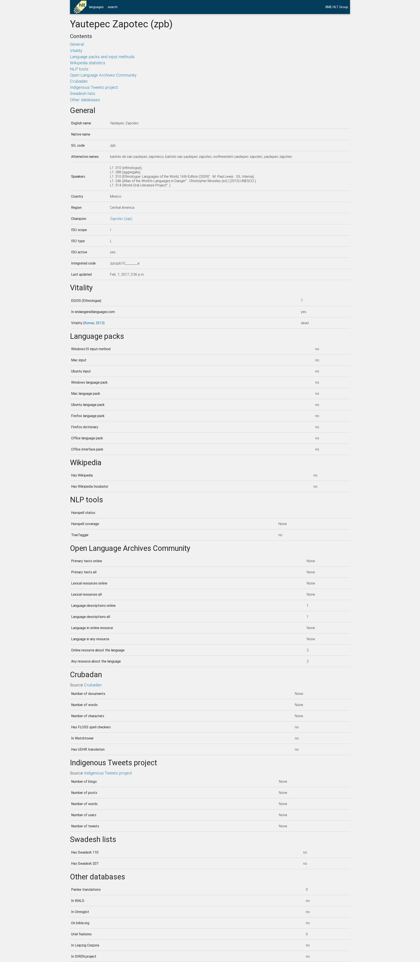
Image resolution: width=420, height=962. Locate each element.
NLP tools (79, 68)
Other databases (85, 99)
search (112, 7)
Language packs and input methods (102, 56)
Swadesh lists (82, 93)
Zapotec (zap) (121, 218)
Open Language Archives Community (103, 75)
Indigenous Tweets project (94, 87)
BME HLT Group (337, 7)
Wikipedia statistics (87, 62)
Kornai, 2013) (94, 323)
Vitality (76, 50)
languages (96, 7)
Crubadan (79, 81)
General (77, 44)
